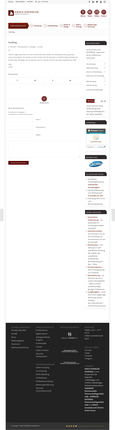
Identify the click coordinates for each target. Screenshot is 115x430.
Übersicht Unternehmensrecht (43, 389)
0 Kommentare (22, 47)
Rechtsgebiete (20, 1)
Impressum (15, 344)
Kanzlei (10, 1)
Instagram (88, 358)
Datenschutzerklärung (19, 347)
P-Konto (39, 347)
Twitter (87, 353)
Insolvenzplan (41, 343)
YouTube (88, 350)
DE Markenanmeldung (44, 381)
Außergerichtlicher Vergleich (43, 338)
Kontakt (30, 1)
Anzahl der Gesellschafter (94, 90)
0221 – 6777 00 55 (43, 1)
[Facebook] (89, 1)
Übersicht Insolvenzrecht (41, 355)
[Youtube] (101, 1)
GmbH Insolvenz (42, 350)
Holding (33, 47)
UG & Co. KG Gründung (94, 72)
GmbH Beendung (42, 374)
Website (38, 135)
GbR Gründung (91, 81)
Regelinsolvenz (41, 334)
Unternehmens (97, 303)
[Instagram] (104, 1)
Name (38, 119)
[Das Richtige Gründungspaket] (1, 215)
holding (11, 32)
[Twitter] (97, 1)
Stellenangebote (17, 340)
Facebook (88, 356)
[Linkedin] (93, 1)
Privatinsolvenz (42, 330)
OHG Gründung (91, 85)
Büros (13, 337)
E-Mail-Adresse (41, 127)
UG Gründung (90, 64)
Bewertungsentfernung (45, 385)
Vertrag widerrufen (18, 330)
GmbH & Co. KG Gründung (95, 76)
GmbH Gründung (92, 68)
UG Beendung (41, 378)
